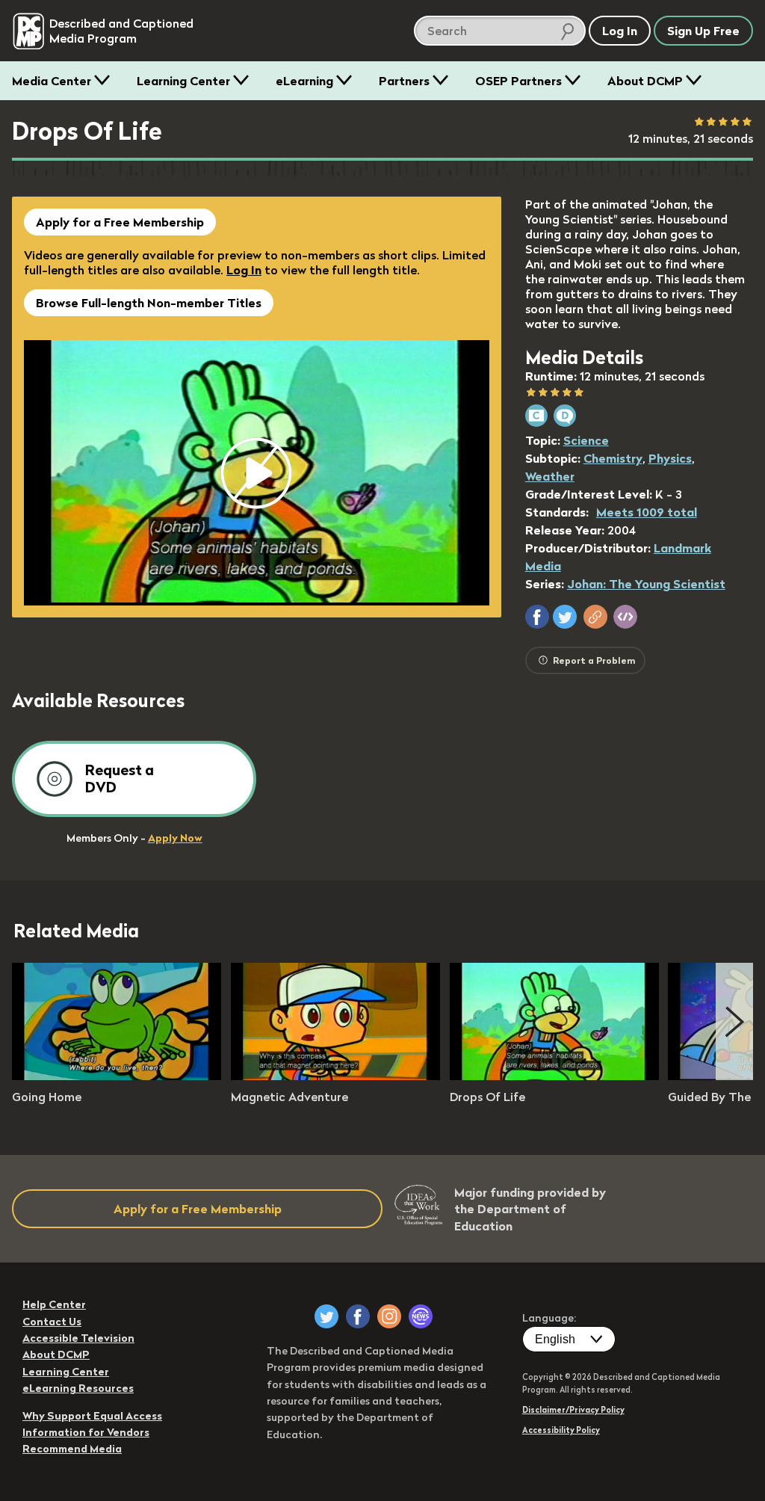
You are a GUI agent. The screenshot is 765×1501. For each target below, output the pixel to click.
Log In (243, 269)
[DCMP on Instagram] (389, 1316)
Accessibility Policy (561, 1430)
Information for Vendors (85, 1432)
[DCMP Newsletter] (421, 1316)
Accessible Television (78, 1338)
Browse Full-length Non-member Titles (148, 302)
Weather (549, 476)
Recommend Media (72, 1448)
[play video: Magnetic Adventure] (335, 1075)
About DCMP (645, 80)
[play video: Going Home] (116, 1075)
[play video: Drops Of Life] (554, 1075)
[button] (537, 617)
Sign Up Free (703, 30)
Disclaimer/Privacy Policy (573, 1410)
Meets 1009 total (646, 512)
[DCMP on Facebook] (358, 1316)
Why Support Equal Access (92, 1416)
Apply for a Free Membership (120, 222)
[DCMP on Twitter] (326, 1316)
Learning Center (183, 80)
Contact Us (51, 1321)
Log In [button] (619, 30)
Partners (404, 80)
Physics (670, 458)
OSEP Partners (518, 80)
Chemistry (612, 458)
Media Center (51, 80)
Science (586, 440)
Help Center (54, 1304)
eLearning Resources (78, 1388)
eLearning (304, 80)
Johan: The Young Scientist (646, 583)
